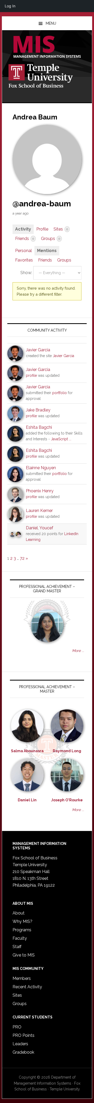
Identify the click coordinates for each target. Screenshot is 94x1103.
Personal (23, 250)
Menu (51, 23)
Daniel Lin (27, 800)
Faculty (20, 938)
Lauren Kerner (39, 510)
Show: (26, 272)
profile (31, 375)
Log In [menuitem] (10, 6)
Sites (61, 229)
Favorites (24, 260)
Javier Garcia (38, 349)
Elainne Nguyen (41, 467)
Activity (23, 229)
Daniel (32, 527)
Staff (17, 946)
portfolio (59, 393)
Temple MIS (47, 47)
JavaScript (59, 439)
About (19, 913)
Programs (22, 929)
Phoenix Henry (40, 490)
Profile (42, 229)
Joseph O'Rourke (67, 800)
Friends (24, 238)
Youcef (46, 527)
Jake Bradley (38, 409)
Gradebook (23, 1052)
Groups (50, 238)
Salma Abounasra (27, 751)
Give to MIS (24, 955)
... (70, 439)
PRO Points (23, 1035)
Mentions (47, 250)
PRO (17, 1026)
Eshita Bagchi (39, 427)
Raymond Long (67, 751)
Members (22, 978)
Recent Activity (27, 986)
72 (22, 558)
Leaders (20, 1043)
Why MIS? (22, 921)
